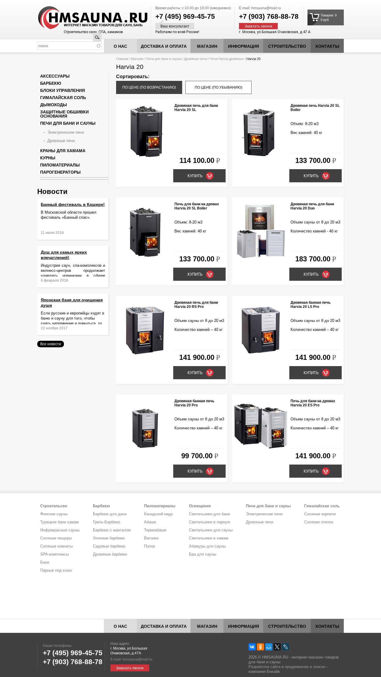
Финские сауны (54, 514)
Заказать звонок (258, 26)
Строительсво (53, 506)
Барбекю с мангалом (112, 530)
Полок (149, 546)
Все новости (50, 344)
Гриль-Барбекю (106, 522)
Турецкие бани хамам (59, 522)
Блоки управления (62, 90)
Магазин (207, 46)
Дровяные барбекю (110, 554)
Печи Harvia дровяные (227, 59)
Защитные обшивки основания (64, 114)
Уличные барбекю (109, 538)
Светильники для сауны (210, 530)
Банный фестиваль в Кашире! (73, 204)
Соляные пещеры (56, 538)
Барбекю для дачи (110, 514)
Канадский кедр (158, 514)
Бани (44, 562)
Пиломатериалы (60, 165)
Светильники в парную (209, 522)
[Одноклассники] (260, 646)
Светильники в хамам (208, 538)
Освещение (200, 506)
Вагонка (151, 538)
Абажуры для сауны (207, 546)
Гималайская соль (63, 97)
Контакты (327, 46)
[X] (277, 646)
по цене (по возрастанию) (149, 87)
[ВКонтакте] (252, 646)
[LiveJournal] (285, 646)
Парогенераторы (60, 172)
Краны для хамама (62, 151)
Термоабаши (155, 530)
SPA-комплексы (54, 554)
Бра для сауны (202, 554)
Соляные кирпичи (320, 514)
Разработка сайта (264, 666)
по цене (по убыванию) (218, 87)
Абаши (150, 522)
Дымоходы (53, 105)
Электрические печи (65, 132)
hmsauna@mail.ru (266, 8)
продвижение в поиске (305, 666)
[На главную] (81, 18)
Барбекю (50, 83)
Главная (122, 59)
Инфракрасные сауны (59, 530)
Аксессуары (55, 76)
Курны (47, 158)
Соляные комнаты (56, 546)
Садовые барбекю (109, 546)
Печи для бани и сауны (163, 59)
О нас (120, 46)
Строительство (287, 46)
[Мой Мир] (268, 646)
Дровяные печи (195, 59)
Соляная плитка (318, 522)
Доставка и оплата (164, 46)
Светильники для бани (209, 514)
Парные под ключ (56, 570)
